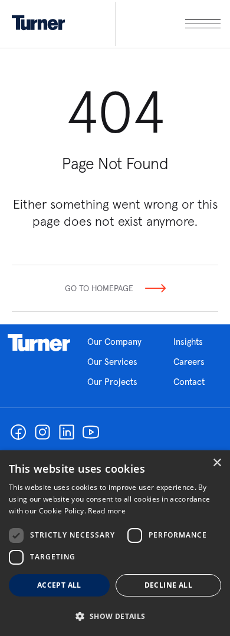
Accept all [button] (59, 585)
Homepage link (39, 343)
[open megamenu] (168, 24)
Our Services (112, 361)
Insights (188, 341)
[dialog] (115, 543)
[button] (115, 615)
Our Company (114, 341)
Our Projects (112, 381)
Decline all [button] (168, 585)
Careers (189, 361)
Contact (189, 381)
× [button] (216, 463)
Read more (107, 511)
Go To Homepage (99, 288)
